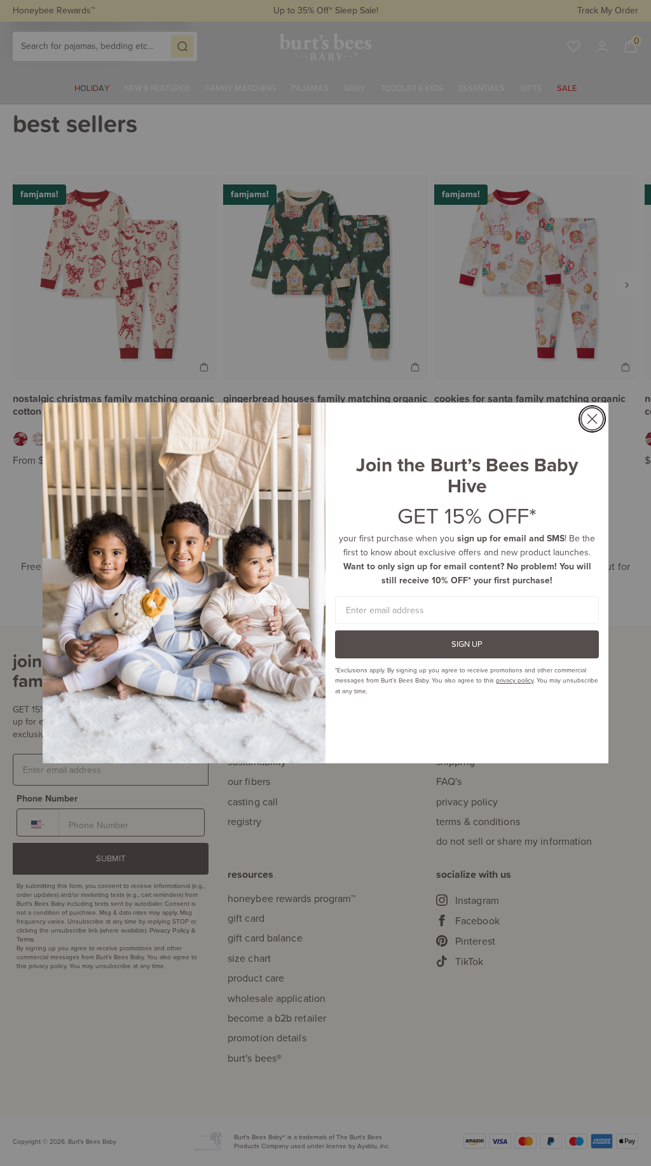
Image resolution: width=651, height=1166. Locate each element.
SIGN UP (467, 643)
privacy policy (514, 680)
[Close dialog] (592, 419)
